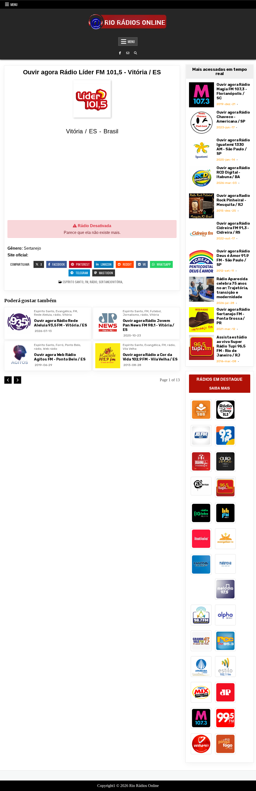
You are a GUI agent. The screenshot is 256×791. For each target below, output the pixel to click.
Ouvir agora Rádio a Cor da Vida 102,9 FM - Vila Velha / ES (150, 356)
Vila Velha (129, 348)
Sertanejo (105, 282)
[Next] (17, 380)
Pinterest (82, 264)
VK (144, 264)
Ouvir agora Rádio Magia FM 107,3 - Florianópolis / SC (233, 91)
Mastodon (105, 273)
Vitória (117, 282)
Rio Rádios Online (144, 785)
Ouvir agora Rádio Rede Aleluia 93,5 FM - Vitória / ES (60, 322)
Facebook (58, 264)
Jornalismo (131, 314)
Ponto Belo (72, 345)
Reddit (127, 264)
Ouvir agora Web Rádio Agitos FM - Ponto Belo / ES (60, 356)
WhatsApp (163, 264)
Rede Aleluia (43, 314)
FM (86, 282)
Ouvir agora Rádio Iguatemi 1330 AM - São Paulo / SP (233, 147)
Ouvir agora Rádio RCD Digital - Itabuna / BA (233, 172)
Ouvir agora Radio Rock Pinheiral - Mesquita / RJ (233, 200)
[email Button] (127, 53)
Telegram (81, 273)
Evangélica (64, 311)
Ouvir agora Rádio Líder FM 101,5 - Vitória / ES (92, 72)
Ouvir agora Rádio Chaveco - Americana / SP (233, 117)
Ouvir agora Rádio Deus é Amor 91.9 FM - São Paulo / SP (233, 258)
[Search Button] (135, 53)
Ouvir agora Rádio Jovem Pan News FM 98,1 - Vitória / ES (148, 325)
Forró (60, 345)
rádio (93, 282)
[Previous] (8, 380)
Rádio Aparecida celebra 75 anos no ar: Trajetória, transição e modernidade (232, 288)
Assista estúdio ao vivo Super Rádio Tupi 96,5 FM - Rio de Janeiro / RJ (231, 346)
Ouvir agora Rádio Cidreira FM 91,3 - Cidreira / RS (233, 228)
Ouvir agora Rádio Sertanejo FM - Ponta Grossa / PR (233, 316)
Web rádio (50, 348)
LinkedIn (106, 264)
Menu (14, 4)
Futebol (155, 311)
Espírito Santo (73, 282)
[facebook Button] (120, 53)
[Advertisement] (92, 178)
